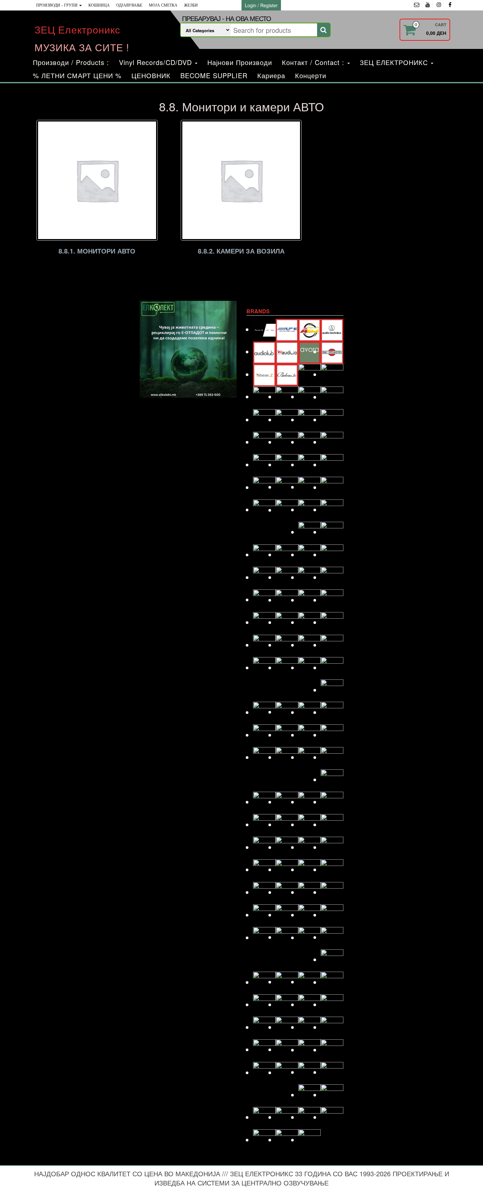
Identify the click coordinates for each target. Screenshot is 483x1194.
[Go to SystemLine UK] (309, 1027)
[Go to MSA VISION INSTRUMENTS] (309, 802)
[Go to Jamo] (287, 622)
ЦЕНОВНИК (151, 75)
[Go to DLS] (287, 442)
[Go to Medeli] (332, 779)
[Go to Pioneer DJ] (332, 869)
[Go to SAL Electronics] (264, 982)
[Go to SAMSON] (287, 981)
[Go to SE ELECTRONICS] (309, 981)
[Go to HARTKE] (264, 577)
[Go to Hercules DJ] (332, 577)
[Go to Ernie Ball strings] (287, 487)
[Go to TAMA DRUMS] (287, 1049)
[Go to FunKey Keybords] (309, 509)
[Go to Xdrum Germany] (264, 1139)
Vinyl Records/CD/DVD (156, 62)
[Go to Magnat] (287, 735)
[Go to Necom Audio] (264, 824)
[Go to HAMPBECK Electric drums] (309, 554)
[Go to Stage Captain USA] (264, 1027)
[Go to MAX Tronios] (287, 757)
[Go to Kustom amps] (332, 690)
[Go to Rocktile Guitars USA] (287, 937)
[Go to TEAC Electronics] (309, 1049)
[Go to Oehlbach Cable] (332, 824)
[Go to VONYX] (264, 1117)
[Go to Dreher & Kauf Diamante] (332, 442)
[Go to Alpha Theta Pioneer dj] (264, 329)
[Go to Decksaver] (309, 419)
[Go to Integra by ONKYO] (332, 600)
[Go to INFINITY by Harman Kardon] (309, 600)
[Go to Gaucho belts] (309, 532)
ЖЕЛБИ (191, 5)
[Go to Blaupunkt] (309, 374)
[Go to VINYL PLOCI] (332, 1094)
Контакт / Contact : (314, 62)
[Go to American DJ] (309, 329)
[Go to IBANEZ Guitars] (264, 599)
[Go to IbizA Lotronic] (287, 600)
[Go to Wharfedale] (309, 1117)
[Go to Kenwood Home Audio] (264, 667)
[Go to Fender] (264, 509)
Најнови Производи (239, 62)
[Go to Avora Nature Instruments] (309, 351)
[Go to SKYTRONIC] (332, 1004)
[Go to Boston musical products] (264, 396)
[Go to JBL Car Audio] (332, 622)
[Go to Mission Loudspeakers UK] (264, 802)
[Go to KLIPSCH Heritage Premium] (309, 667)
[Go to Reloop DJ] (309, 914)
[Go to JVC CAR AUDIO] (287, 645)
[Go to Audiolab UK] (264, 351)
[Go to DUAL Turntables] (264, 464)
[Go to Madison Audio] (264, 735)
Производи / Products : (71, 62)
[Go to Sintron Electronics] (287, 1004)
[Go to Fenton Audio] (287, 510)
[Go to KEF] (332, 645)
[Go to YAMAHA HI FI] (287, 1139)
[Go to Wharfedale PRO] (332, 1117)
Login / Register (261, 5)
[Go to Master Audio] (332, 735)
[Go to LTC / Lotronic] (309, 712)
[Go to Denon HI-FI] (332, 419)
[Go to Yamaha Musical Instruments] (309, 1139)
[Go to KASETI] (309, 645)
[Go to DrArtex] (309, 442)
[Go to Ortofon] (309, 847)
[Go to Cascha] (287, 396)
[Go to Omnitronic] (264, 847)
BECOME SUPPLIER (213, 75)
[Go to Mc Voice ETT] (309, 757)
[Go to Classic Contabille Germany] (309, 396)
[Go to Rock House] (332, 914)
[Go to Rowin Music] (332, 959)
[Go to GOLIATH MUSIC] (264, 554)
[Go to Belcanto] (287, 374)
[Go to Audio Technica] (332, 329)
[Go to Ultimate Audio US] (287, 1072)
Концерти (310, 75)
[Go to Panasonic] (332, 847)
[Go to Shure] (264, 1004)
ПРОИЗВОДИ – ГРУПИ (57, 5)
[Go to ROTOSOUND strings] (332, 937)
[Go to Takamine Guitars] (264, 1049)
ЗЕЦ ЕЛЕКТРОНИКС (395, 62)
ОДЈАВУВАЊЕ (129, 5)
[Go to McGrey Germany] (332, 757)
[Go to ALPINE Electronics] (287, 329)
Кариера (271, 75)
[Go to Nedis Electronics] (287, 824)
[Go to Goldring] (332, 532)
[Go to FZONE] (332, 509)
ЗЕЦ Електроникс (77, 29)
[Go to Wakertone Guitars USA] (287, 1117)
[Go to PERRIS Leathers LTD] (287, 869)
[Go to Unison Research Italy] (309, 1072)
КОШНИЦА (99, 5)
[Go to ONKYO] (287, 847)
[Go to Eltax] (264, 487)
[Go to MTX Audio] (332, 802)
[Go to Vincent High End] (309, 1094)
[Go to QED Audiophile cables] (264, 914)
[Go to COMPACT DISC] (264, 419)
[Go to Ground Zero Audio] (287, 554)
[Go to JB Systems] (309, 622)
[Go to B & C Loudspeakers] (332, 351)
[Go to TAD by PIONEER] (332, 1027)
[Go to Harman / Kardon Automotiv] (332, 554)
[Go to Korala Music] (332, 667)
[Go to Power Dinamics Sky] (287, 892)
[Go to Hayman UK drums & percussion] (287, 577)
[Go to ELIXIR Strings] (332, 464)
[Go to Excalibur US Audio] (332, 487)
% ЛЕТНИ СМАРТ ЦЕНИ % (77, 75)
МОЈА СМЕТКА (163, 5)
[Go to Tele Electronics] (264, 1072)
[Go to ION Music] (264, 622)
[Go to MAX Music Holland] (264, 757)
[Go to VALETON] (332, 1072)
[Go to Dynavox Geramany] (309, 464)
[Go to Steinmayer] (287, 1027)
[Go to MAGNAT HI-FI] (309, 735)
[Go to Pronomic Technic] (309, 892)
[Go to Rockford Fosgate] (264, 937)
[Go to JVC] (264, 645)
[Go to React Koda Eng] (287, 914)
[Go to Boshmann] (332, 374)
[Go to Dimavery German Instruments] (264, 442)
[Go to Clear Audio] (332, 397)
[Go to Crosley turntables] (287, 419)
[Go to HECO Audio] (309, 577)
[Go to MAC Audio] (332, 712)
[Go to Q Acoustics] (332, 892)
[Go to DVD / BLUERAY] (287, 464)
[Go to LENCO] (264, 712)
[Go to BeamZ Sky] (264, 374)
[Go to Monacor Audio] (287, 802)
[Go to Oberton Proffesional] (309, 824)
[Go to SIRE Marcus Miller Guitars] (309, 1004)
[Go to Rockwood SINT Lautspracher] (309, 937)
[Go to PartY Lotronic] (264, 869)
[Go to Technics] (332, 1049)
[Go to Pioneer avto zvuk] (309, 869)
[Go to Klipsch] (287, 667)
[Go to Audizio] (287, 351)
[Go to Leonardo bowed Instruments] (287, 712)
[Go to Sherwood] (332, 982)
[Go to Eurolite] (309, 487)
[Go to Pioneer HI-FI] (264, 892)
